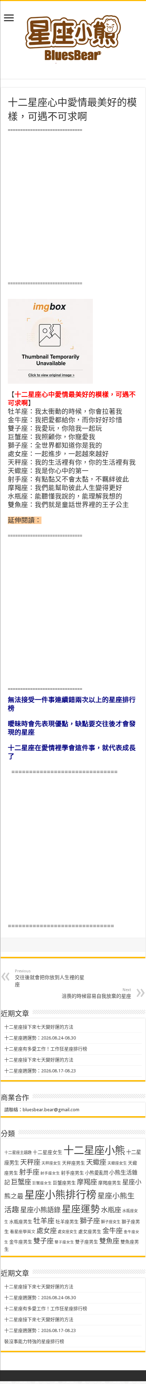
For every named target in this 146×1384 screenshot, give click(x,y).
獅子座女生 (110, 1222)
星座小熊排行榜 (60, 1195)
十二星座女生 (47, 1152)
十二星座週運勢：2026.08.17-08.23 (40, 1070)
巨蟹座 (21, 1182)
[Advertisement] (73, 207)
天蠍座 (96, 1162)
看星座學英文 (22, 1231)
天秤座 (30, 1162)
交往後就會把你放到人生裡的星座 (49, 978)
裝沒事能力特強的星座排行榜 (34, 1341)
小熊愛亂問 (96, 1173)
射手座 (29, 1172)
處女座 (46, 1231)
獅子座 (90, 1221)
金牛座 (112, 1231)
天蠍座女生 (117, 1163)
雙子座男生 (86, 1241)
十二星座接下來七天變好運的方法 (38, 1027)
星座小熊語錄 (40, 1210)
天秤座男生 (73, 1163)
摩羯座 (87, 1182)
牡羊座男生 (67, 1221)
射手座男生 (72, 1173)
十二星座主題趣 (18, 1152)
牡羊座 (44, 1221)
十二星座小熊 (94, 1150)
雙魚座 (109, 1241)
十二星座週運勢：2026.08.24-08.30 (40, 1038)
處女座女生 (67, 1232)
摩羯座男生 (109, 1182)
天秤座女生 (51, 1163)
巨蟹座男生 (64, 1182)
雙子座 (43, 1241)
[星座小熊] (73, 34)
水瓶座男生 (20, 1221)
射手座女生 (50, 1173)
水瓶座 (111, 1210)
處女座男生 (89, 1231)
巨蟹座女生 (42, 1183)
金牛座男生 (20, 1241)
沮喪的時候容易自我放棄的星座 (96, 993)
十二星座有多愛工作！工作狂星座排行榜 (45, 1049)
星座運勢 (81, 1208)
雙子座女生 (64, 1242)
